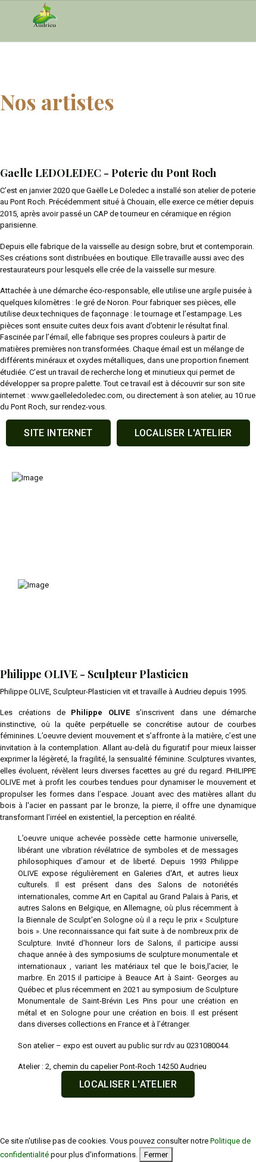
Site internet (58, 433)
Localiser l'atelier (183, 433)
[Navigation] (13, 15)
